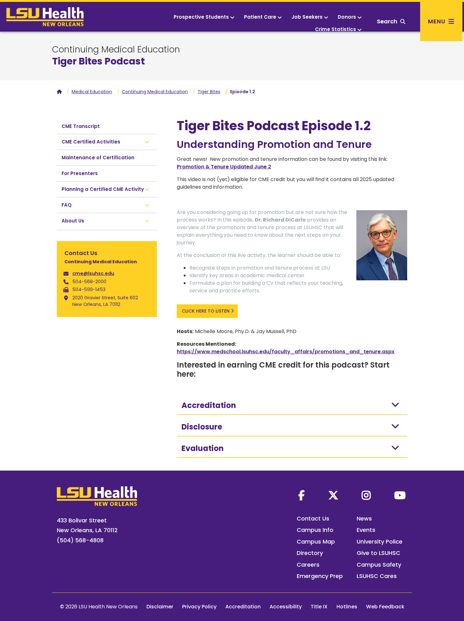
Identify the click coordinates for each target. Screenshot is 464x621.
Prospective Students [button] (201, 17)
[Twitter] (333, 495)
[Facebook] (301, 495)
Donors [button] (347, 17)
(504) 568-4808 (80, 540)
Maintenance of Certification (98, 157)
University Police (379, 541)
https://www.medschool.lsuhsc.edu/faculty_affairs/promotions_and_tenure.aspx (286, 351)
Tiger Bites (209, 91)
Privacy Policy (199, 606)
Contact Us (313, 518)
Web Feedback (385, 606)
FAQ (67, 205)
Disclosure (201, 427)
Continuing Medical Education (116, 49)
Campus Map (316, 541)
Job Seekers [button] (307, 17)
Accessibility (286, 606)
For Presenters (80, 173)
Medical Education (92, 91)
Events (366, 530)
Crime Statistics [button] (335, 29)
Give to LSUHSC (378, 553)
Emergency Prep (320, 576)
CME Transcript (81, 126)
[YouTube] (400, 495)
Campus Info (315, 530)
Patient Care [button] (260, 17)
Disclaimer (159, 606)
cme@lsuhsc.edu (93, 273)
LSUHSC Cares (377, 576)
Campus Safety (379, 565)
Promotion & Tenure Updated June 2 (224, 166)
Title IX (319, 606)
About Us (73, 220)
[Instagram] (366, 495)
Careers (308, 565)
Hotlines (346, 606)
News (364, 518)
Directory (310, 553)
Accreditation (208, 405)
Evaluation (202, 448)
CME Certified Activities (91, 141)
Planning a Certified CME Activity (103, 189)
